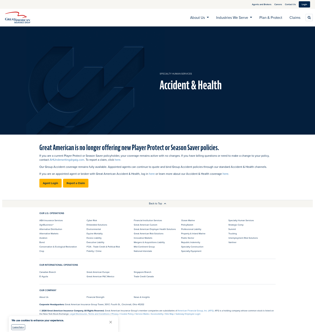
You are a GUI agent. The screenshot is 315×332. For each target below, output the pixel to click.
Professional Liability (191, 229)
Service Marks (142, 313)
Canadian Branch (47, 272)
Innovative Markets (143, 237)
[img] (17, 17)
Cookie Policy (127, 313)
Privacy (115, 313)
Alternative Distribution (50, 229)
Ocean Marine (188, 220)
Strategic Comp (236, 224)
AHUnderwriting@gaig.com (67, 160)
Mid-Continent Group (144, 246)
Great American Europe (98, 272)
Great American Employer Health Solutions (155, 229)
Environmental (94, 229)
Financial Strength (95, 297)
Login (304, 4)
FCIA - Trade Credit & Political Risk (103, 246)
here (152, 174)
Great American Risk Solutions (149, 233)
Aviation (43, 237)
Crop (41, 251)
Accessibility (157, 313)
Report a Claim (76, 183)
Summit (232, 229)
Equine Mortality (95, 233)
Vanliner (232, 242)
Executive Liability (95, 242)
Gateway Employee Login (188, 313)
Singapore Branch (142, 272)
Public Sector (187, 237)
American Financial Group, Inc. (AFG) (196, 310)
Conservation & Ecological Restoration (58, 246)
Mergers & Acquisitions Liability (149, 242)
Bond (42, 242)
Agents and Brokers (261, 4)
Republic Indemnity (190, 242)
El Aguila (43, 276)
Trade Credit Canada (144, 276)
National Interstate (143, 251)
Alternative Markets (49, 233)
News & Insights (142, 297)
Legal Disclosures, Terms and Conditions (90, 313)
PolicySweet (187, 224)
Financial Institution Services (148, 220)
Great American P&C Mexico (100, 276)
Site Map (169, 313)
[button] (110, 322)
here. (118, 160)
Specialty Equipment (191, 251)
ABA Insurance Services (51, 220)
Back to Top (156, 203)
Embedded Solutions (97, 224)
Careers (278, 4)
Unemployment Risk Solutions (243, 237)
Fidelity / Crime (94, 251)
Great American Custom (145, 224)
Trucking (232, 233)
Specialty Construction (192, 246)
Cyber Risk (92, 220)
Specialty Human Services (176, 73)
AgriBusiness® (46, 224)
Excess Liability (94, 237)
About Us (43, 297)
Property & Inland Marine (193, 233)
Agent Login (50, 183)
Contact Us (290, 4)
